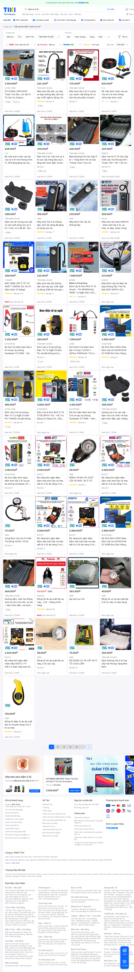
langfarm (16, 876)
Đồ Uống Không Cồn (84, 960)
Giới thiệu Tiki (47, 804)
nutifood (102, 874)
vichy (29, 876)
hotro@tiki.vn (24, 835)
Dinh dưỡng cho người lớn (18, 899)
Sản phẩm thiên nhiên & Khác (18, 951)
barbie (39, 874)
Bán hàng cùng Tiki (81, 808)
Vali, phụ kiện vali (94, 893)
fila (33, 876)
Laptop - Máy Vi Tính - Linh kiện (86, 916)
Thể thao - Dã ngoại (114, 895)
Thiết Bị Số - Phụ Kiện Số (115, 914)
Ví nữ (62, 953)
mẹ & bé (45, 14)
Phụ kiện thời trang (79, 897)
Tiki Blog (45, 808)
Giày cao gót (43, 926)
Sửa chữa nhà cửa (82, 934)
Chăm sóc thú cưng (78, 952)
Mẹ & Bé (118, 899)
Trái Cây (8, 910)
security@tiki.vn (24, 838)
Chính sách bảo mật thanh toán (54, 814)
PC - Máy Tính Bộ (81, 925)
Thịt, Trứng (17, 910)
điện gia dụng (28, 14)
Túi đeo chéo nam (51, 963)
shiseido (8, 876)
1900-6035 (15, 804)
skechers (82, 874)
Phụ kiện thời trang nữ (79, 900)
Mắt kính (91, 900)
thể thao (77, 14)
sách (71, 14)
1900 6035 (15, 863)
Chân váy (54, 895)
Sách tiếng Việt (109, 964)
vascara (8, 874)
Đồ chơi (28, 890)
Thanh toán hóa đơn (111, 936)
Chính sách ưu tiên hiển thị (84, 829)
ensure (51, 874)
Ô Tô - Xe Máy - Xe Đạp (114, 949)
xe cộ (37, 14)
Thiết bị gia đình (25, 966)
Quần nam (53, 906)
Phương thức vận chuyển (14, 819)
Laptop (92, 925)
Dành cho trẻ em (16, 921)
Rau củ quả (13, 912)
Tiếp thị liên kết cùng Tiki (52, 829)
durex (57, 874)
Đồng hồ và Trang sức (81, 906)
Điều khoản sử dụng (49, 823)
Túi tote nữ (52, 955)
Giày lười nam (43, 940)
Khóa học (123, 936)
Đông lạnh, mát (21, 914)
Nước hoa (13, 956)
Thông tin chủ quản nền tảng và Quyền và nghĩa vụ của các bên (88, 844)
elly (71, 874)
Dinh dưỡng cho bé (17, 897)
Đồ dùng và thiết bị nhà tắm (86, 938)
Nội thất (82, 936)
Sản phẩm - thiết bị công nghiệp (119, 904)
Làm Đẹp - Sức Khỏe (14, 941)
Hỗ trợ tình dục (24, 956)
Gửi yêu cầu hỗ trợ (12, 813)
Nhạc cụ (89, 943)
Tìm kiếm (110, 9)
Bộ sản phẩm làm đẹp (19, 957)
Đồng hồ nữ (84, 909)
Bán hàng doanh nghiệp (51, 833)
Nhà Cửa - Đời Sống (80, 929)
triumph (94, 874)
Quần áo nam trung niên (52, 917)
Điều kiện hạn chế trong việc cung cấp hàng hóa (88, 822)
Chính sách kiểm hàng (13, 822)
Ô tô (117, 954)
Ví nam (40, 963)
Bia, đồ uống (13, 919)
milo (75, 874)
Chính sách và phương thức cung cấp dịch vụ (88, 833)
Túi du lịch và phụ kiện (84, 890)
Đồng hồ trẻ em (95, 911)
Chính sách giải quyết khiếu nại (54, 820)
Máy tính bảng (15, 936)
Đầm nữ (46, 890)
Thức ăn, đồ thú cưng (17, 923)
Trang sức (75, 909)
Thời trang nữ (44, 887)
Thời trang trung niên (50, 899)
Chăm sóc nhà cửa (19, 925)
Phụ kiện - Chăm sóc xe (113, 952)
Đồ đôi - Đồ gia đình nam (55, 912)
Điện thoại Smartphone (14, 932)
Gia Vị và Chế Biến (82, 956)
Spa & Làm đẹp (120, 938)
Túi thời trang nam (46, 960)
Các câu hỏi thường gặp (14, 810)
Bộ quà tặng (81, 963)
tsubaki (39, 876)
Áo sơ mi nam (53, 908)
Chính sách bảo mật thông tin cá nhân (56, 817)
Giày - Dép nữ (44, 923)
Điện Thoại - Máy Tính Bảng (18, 929)
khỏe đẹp (54, 14)
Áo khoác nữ (55, 893)
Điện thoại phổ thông (17, 934)
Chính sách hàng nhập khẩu (15, 832)
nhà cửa (63, 14)
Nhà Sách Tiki (110, 961)
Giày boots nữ (46, 930)
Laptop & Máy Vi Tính (122, 903)
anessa (129, 874)
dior (13, 874)
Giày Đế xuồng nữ (52, 932)
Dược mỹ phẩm (26, 958)
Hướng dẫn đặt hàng (12, 816)
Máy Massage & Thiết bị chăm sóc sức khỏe (20, 949)
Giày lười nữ (57, 930)
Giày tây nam (54, 940)
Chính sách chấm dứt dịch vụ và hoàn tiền (88, 838)
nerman (115, 874)
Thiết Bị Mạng (84, 923)
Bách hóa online (115, 901)
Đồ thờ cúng (79, 943)
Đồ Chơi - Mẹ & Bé (13, 887)
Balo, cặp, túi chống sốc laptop (86, 891)
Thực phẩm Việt (25, 912)
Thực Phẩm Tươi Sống (15, 907)
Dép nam (49, 942)
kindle (109, 874)
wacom (122, 874)
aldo (88, 874)
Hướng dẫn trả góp (12, 828)
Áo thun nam (43, 906)
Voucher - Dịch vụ (112, 933)
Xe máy (111, 954)
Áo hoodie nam (48, 910)
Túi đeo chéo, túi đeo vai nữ (48, 953)
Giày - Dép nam (45, 937)
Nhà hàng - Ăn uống (116, 941)
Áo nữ (40, 890)
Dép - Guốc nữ (54, 926)
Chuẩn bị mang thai (17, 903)
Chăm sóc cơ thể (16, 948)
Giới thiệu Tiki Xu (48, 826)
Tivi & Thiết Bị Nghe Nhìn (117, 906)
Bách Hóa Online (78, 949)
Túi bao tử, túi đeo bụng (58, 965)
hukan (23, 876)
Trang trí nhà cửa (77, 932)
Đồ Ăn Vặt (79, 958)
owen (45, 874)
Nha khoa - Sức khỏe (118, 943)
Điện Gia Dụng (11, 963)
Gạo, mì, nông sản (17, 917)
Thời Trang (124, 890)
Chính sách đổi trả (11, 825)
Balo (72, 890)
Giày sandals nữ (51, 928)
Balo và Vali (76, 887)
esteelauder (21, 874)
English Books (117, 966)
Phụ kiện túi (61, 955)
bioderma (65, 874)
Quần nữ (54, 890)
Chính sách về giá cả (82, 817)
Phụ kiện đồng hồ (82, 911)
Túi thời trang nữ (45, 950)
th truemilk (31, 874)
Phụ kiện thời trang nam (85, 901)
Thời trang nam (45, 903)
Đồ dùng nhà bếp (11, 966)
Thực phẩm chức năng (17, 946)
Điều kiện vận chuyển (50, 836)
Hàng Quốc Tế (110, 887)
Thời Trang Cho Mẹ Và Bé (14, 890)
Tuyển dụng (46, 811)
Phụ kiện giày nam (49, 944)
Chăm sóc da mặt (11, 944)
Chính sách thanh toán (82, 826)
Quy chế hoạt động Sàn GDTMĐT (86, 804)
